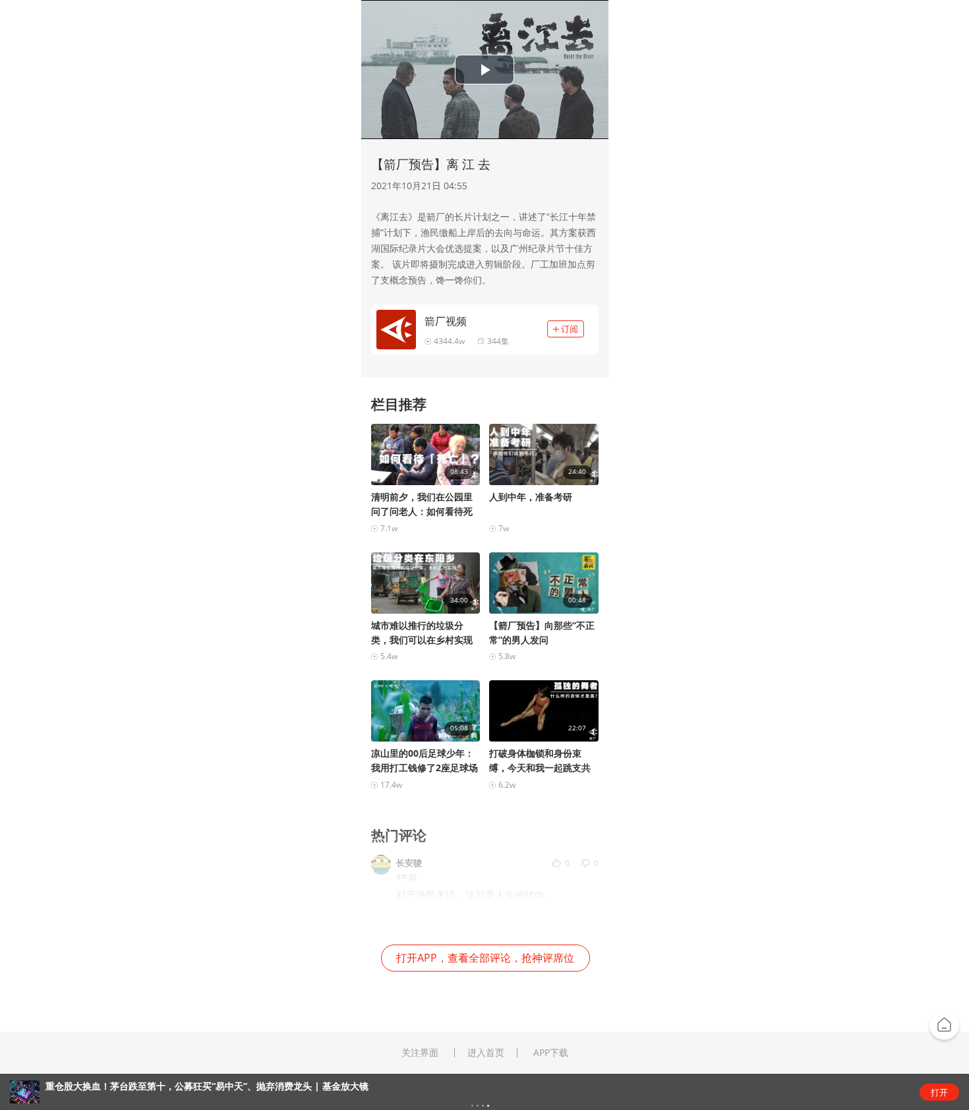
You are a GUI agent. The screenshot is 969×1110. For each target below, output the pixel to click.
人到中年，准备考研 (530, 496)
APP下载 (550, 1052)
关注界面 (419, 1052)
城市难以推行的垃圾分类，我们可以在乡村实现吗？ (422, 633)
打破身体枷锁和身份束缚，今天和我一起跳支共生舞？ (540, 761)
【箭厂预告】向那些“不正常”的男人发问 (542, 632)
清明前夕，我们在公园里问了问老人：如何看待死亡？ (422, 504)
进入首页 (485, 1052)
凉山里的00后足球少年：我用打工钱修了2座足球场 (424, 760)
